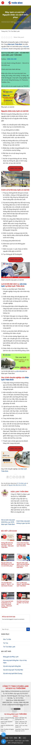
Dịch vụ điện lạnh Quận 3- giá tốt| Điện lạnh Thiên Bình (23, 584)
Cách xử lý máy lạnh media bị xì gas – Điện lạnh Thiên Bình (23, 544)
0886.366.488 (11, 59)
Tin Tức (5, 643)
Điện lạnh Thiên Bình (15, 44)
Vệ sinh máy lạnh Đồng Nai (12, 666)
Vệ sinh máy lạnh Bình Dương (12, 673)
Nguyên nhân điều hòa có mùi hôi (17, 485)
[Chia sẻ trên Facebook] (10, 477)
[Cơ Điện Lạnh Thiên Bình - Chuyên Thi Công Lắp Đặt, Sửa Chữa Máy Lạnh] (15, 2)
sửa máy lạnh (20, 371)
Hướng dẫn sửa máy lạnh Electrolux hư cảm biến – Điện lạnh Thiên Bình (7, 545)
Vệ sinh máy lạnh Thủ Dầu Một (13, 670)
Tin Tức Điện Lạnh (14, 31)
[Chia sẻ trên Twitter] (13, 477)
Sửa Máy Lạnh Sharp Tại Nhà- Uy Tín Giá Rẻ (23, 602)
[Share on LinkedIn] (23, 477)
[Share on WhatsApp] (7, 477)
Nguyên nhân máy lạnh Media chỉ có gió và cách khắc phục (7, 564)
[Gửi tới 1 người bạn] (17, 477)
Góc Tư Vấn (7, 639)
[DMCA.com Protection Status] (15, 709)
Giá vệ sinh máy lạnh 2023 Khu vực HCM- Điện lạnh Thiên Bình (8, 522)
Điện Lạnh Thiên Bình (21, 22)
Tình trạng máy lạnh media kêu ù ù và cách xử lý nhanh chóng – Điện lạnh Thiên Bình (7, 604)
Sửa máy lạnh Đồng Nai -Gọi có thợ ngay (15, 661)
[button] (2, 2)
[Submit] (28, 629)
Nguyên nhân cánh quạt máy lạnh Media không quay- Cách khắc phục (23, 565)
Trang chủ (4, 31)
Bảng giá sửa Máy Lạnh (10, 657)
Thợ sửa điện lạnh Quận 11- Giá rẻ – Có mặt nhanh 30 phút (7, 584)
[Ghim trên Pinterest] (20, 477)
